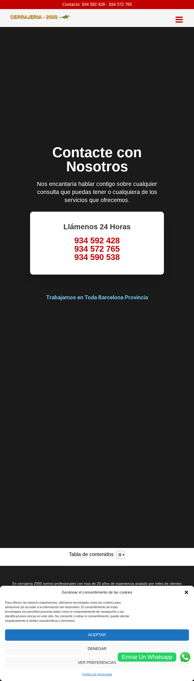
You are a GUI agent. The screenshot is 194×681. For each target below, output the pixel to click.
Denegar (97, 648)
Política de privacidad (97, 674)
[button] (186, 592)
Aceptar (97, 635)
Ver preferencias (97, 662)
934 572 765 (120, 4)
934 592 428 (93, 4)
